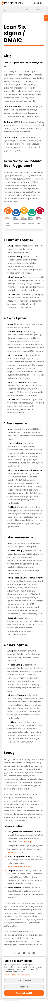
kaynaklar (10, 10)
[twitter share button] (19, 953)
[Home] (4, 10)
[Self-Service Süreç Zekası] (12, 3)
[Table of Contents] (46, 18)
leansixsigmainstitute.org (20, 866)
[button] (29, 953)
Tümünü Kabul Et (24, 993)
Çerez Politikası (24, 975)
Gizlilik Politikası (10, 975)
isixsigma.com (15, 852)
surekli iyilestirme (26, 10)
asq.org (27, 841)
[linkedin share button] (33, 953)
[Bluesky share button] (24, 953)
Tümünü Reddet (24, 980)
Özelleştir (24, 986)
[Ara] (34, 3)
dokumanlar (17, 10)
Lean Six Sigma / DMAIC (39, 10)
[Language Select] (37, 3)
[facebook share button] (14, 953)
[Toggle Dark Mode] (41, 3)
